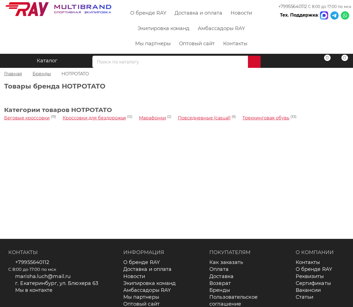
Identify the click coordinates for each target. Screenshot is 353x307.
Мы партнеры (152, 44)
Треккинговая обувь (265, 118)
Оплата (219, 269)
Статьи (305, 297)
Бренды (219, 290)
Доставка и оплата (198, 13)
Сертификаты (313, 283)
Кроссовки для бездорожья (94, 118)
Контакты (235, 44)
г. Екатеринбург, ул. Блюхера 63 (56, 283)
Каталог (47, 61)
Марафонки (152, 118)
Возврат (220, 283)
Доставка (221, 276)
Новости (241, 13)
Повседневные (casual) (204, 118)
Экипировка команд (163, 28)
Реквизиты (310, 276)
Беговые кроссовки (27, 118)
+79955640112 (292, 6)
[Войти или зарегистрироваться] (305, 61)
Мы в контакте (33, 290)
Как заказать (226, 262)
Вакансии (308, 290)
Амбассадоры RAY (221, 28)
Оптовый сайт (197, 44)
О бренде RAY (148, 13)
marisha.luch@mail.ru (43, 276)
